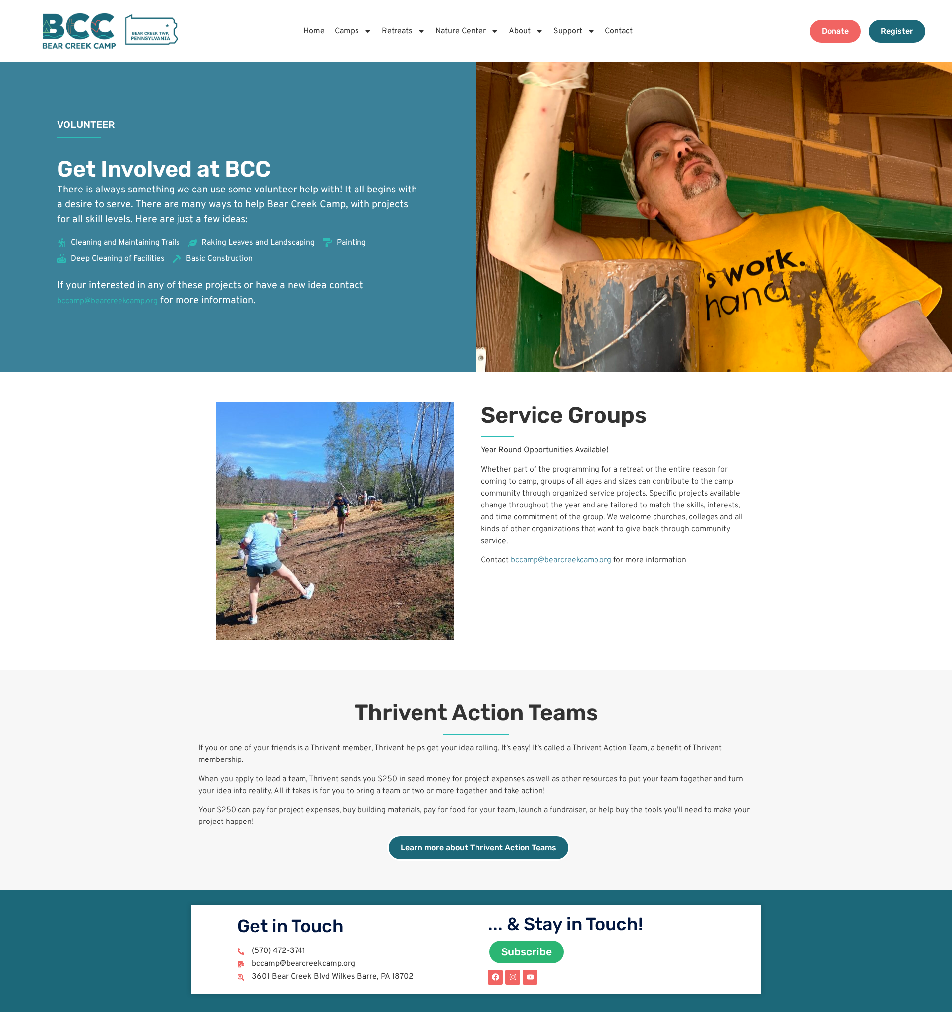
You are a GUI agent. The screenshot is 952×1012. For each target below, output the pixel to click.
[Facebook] (495, 977)
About (520, 31)
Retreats (397, 31)
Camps (347, 31)
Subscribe (526, 952)
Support (567, 31)
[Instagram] (512, 977)
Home (314, 31)
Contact (619, 31)
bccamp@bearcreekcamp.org (107, 301)
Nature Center (460, 31)
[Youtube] (530, 977)
